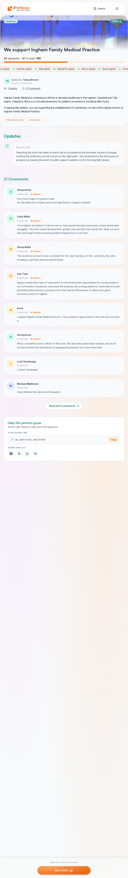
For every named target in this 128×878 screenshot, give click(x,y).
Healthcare (11, 21)
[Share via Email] (35, 453)
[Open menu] (116, 8)
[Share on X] (19, 453)
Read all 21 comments (64, 405)
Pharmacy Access (15, 120)
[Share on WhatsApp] (27, 453)
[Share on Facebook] (11, 453)
